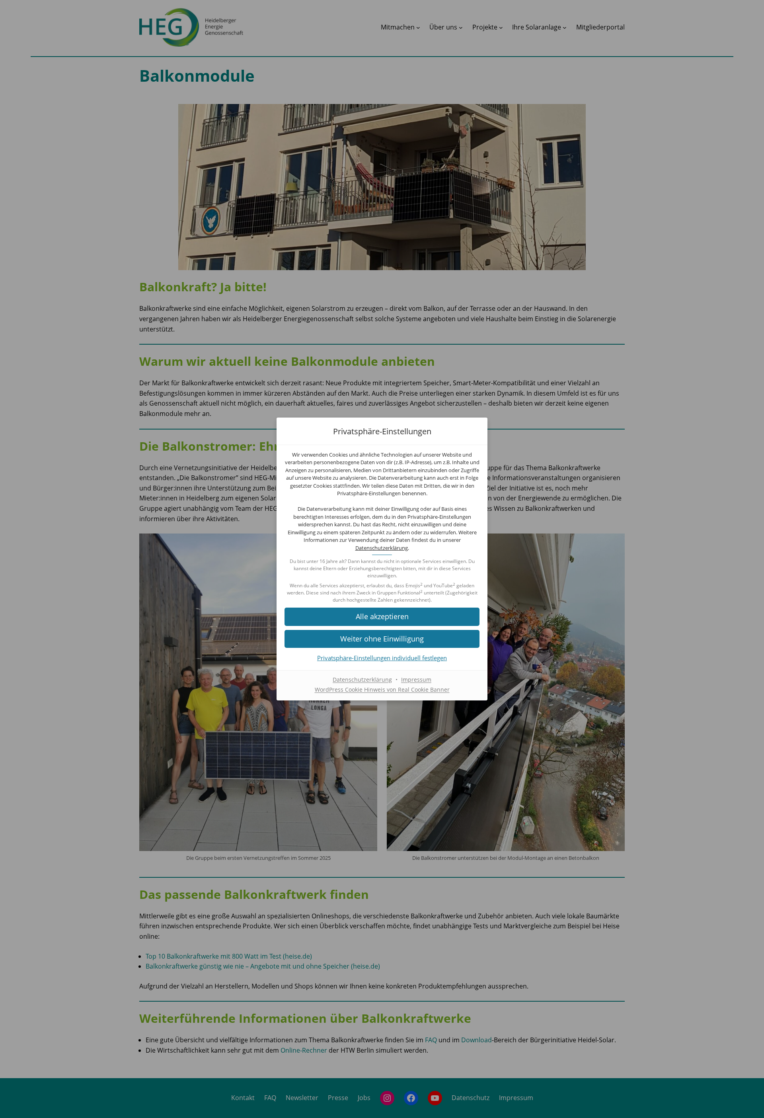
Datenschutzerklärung (381, 547)
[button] (382, 617)
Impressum (416, 679)
